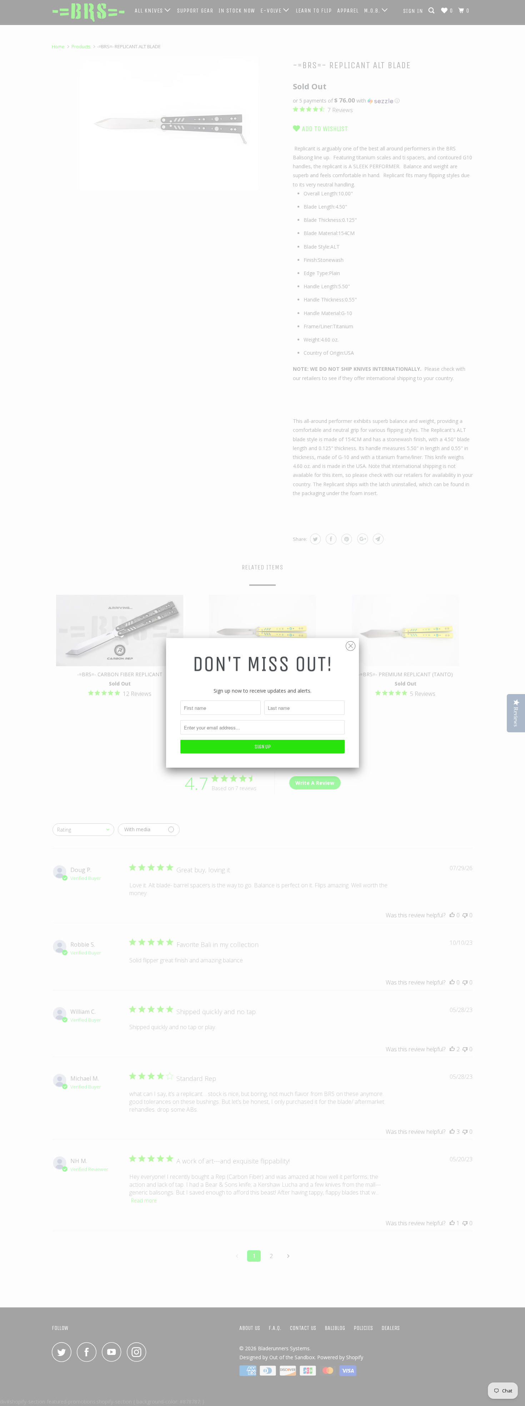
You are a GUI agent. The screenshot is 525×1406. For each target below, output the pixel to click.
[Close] (350, 644)
